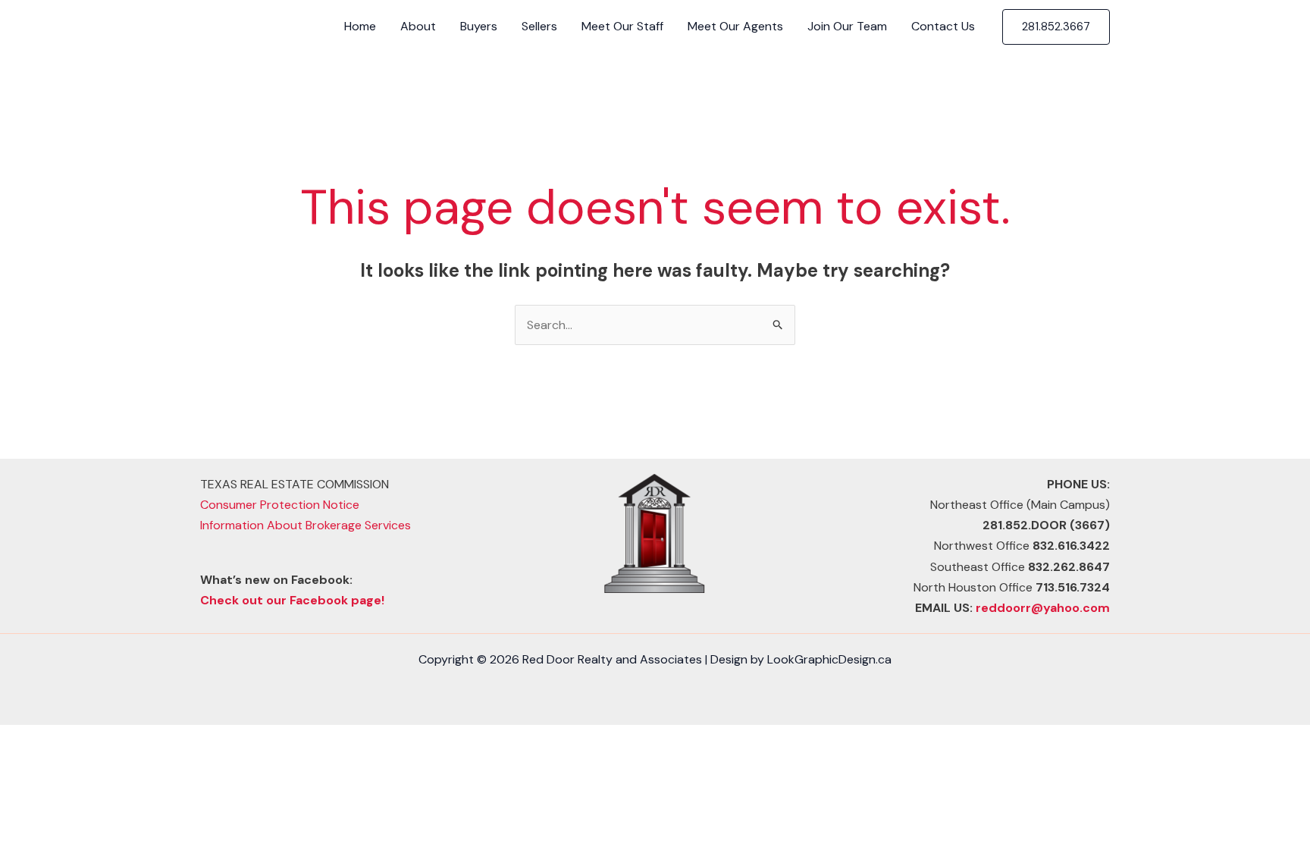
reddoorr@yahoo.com (1043, 608)
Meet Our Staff (622, 26)
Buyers (478, 26)
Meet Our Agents (735, 26)
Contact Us (943, 26)
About (418, 26)
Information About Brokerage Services (305, 525)
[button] (1056, 27)
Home (360, 26)
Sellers (539, 26)
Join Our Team (847, 26)
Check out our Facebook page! (292, 600)
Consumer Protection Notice (279, 505)
